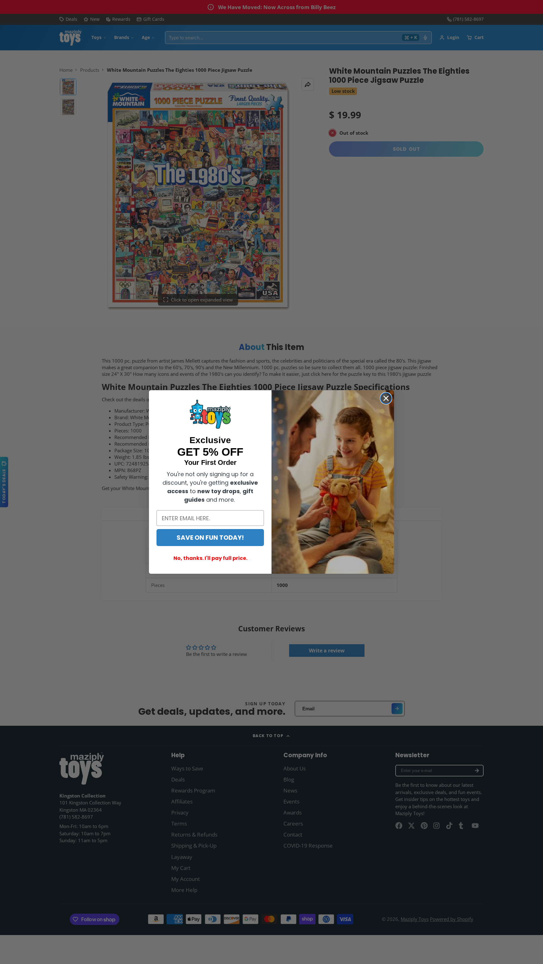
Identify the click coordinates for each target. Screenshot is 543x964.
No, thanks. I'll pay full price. (210, 558)
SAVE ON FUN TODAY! (210, 537)
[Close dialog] (386, 398)
